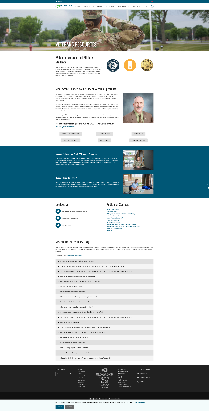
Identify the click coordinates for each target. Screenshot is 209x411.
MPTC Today (81, 386)
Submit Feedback (145, 377)
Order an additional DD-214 (114, 216)
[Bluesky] (118, 399)
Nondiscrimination (146, 369)
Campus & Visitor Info (84, 376)
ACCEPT (59, 407)
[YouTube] (96, 399)
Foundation (81, 382)
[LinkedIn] (99, 399)
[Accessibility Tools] (152, 6)
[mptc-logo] (64, 6)
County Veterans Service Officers (115, 218)
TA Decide (109, 231)
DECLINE (69, 407)
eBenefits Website (111, 211)
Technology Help (123, 384)
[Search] (70, 374)
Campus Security (123, 371)
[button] (81, 6)
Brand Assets (122, 369)
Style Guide (121, 382)
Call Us (143, 381)
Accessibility (81, 371)
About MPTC (81, 369)
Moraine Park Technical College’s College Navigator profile (123, 226)
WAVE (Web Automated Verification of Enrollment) (120, 214)
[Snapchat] (106, 399)
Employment (81, 380)
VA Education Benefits (112, 220)
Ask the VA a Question (112, 209)
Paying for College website (114, 228)
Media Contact (82, 384)
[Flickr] (109, 399)
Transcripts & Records (124, 386)
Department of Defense (113, 222)
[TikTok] (103, 399)
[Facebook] (90, 399)
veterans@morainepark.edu (65, 126)
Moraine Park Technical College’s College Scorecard (121, 224)
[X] (115, 399)
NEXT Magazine (123, 378)
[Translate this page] (151, 2)
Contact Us (144, 373)
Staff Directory (122, 380)
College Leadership (83, 378)
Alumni (79, 374)
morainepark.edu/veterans (74, 255)
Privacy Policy (140, 402)
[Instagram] (93, 399)
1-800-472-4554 (104, 378)
